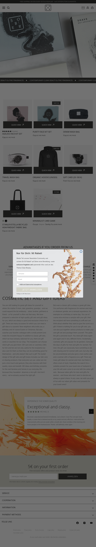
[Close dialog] (81, 251)
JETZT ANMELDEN (32, 289)
